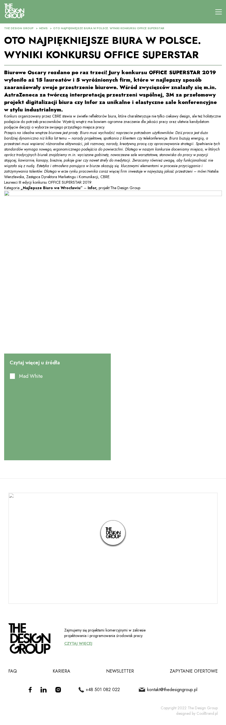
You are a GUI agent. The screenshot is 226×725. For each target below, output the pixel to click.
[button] (113, 533)
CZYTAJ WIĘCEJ (78, 643)
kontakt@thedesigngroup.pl (172, 689)
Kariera (61, 671)
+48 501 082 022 (103, 689)
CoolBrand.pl (207, 713)
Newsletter (120, 671)
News (43, 28)
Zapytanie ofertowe (194, 671)
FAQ (12, 671)
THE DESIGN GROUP (19, 28)
